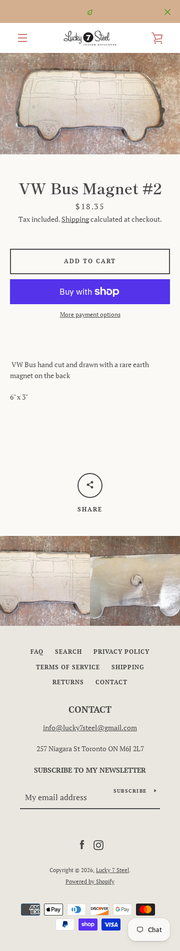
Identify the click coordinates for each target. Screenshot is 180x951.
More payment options (90, 314)
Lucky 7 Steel (112, 870)
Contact (112, 682)
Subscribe (130, 791)
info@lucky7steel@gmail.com (90, 727)
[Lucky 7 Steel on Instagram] (99, 844)
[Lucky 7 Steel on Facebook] (82, 844)
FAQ (37, 651)
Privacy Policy (122, 651)
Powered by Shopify (90, 881)
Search (68, 651)
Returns (68, 682)
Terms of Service (68, 667)
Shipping (75, 219)
